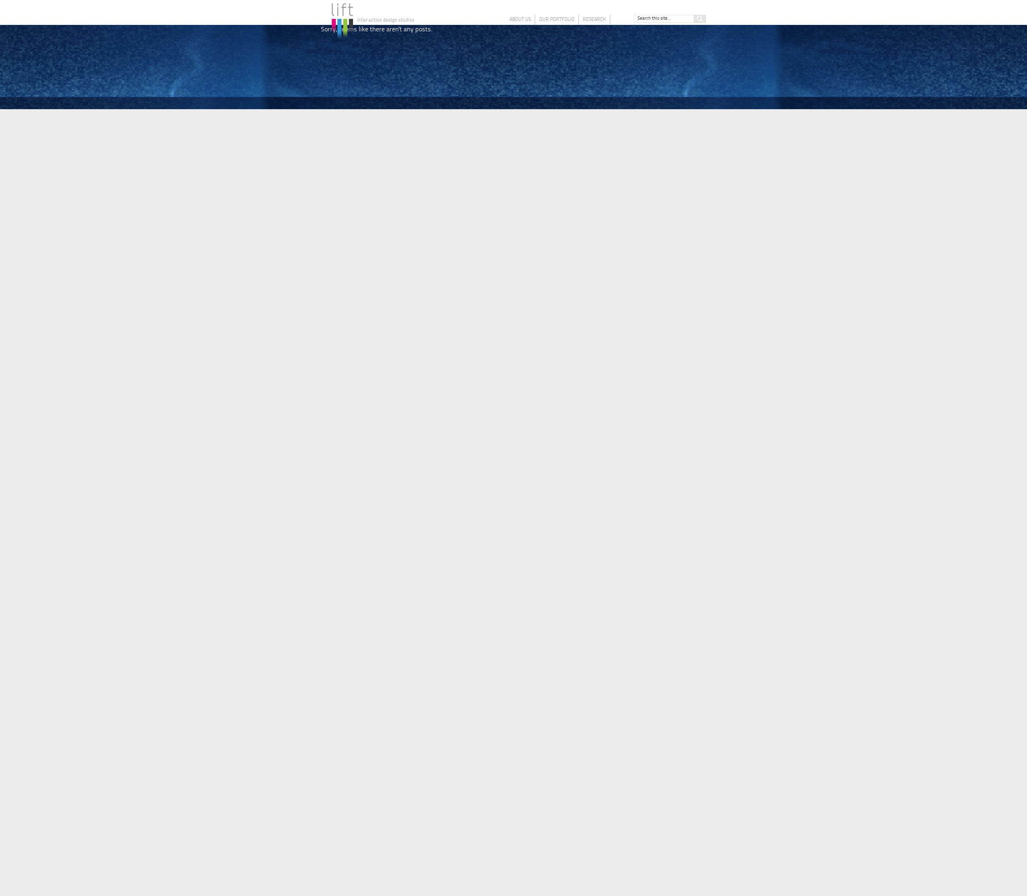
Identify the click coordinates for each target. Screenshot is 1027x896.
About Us (520, 19)
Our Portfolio (556, 19)
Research (594, 19)
